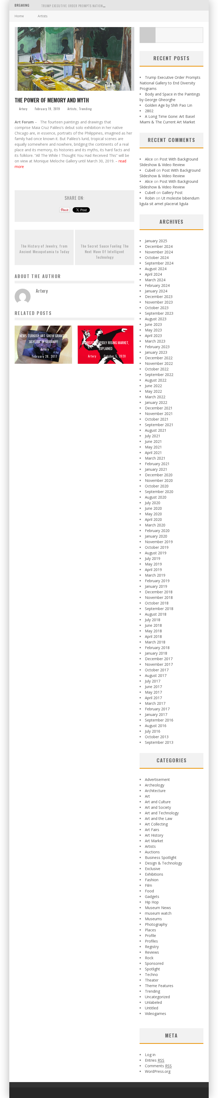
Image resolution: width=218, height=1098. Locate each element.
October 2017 (157, 669)
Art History (154, 835)
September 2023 (159, 313)
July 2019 (152, 558)
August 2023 (155, 318)
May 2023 (153, 329)
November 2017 (159, 664)
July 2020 (152, 502)
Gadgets (152, 896)
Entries (154, 1060)
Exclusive (152, 868)
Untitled (151, 1007)
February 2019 (157, 580)
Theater (151, 980)
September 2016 (159, 720)
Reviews (152, 952)
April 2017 (153, 697)
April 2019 (153, 569)
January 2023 (156, 352)
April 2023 (153, 335)
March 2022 (155, 396)
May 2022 (153, 391)
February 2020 (157, 530)
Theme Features (159, 985)
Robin (150, 198)
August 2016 (155, 725)
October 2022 (157, 368)
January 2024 (156, 290)
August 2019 (155, 552)
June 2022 (153, 385)
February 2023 (157, 346)
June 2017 (153, 686)
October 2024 (157, 257)
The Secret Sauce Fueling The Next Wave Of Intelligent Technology (105, 251)
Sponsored (154, 963)
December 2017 (159, 658)
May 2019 (153, 564)
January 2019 (156, 586)
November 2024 (159, 251)
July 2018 (152, 619)
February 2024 (157, 285)
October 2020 (157, 486)
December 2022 (159, 357)
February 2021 (157, 463)
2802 (149, 110)
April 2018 (153, 636)
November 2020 (159, 480)
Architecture (155, 790)
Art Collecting (156, 824)
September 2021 (159, 424)
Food (149, 890)
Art (147, 796)
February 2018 (157, 647)
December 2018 (159, 591)
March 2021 (155, 458)
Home (19, 16)
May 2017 (153, 692)
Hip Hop (152, 902)
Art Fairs (152, 829)
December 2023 (159, 296)
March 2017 (155, 703)
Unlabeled (153, 1002)
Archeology (154, 785)
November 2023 (159, 302)
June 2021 (153, 441)
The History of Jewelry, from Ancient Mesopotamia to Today (44, 248)
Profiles (151, 941)
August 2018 (155, 614)
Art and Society (158, 807)
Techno (151, 974)
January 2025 (156, 240)
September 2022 (159, 374)
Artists (72, 109)
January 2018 (156, 653)
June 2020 (153, 508)
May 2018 (153, 630)
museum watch (158, 913)
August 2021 (155, 430)
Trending (85, 109)
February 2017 (157, 708)
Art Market (154, 840)
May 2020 (153, 513)
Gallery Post (172, 192)
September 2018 (159, 608)
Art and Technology (162, 812)
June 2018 (153, 625)
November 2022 (159, 363)
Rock (149, 957)
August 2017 (155, 675)
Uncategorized (157, 996)
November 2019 (159, 541)
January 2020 (156, 536)
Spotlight (152, 968)
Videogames (155, 1013)
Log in (150, 1054)
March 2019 (155, 575)
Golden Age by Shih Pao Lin (168, 105)
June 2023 (153, 324)
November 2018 (159, 597)
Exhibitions (154, 874)
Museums (153, 918)
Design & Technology (163, 863)
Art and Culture (158, 801)
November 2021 (159, 413)
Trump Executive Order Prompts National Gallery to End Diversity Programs (101, 6)
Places (150, 929)
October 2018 (157, 603)
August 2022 (155, 380)
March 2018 (155, 642)
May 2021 (153, 446)
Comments (158, 1065)
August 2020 (155, 497)
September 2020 (159, 491)
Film (148, 885)
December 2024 (159, 246)
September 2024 (159, 263)
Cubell (150, 170)
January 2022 (156, 402)
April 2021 (153, 452)
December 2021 (159, 407)
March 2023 (155, 341)
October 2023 (157, 307)
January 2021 (156, 469)
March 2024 (155, 279)
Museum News (158, 907)
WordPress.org (157, 1071)
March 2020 (155, 525)
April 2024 (153, 274)
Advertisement (157, 779)
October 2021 (157, 419)
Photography (156, 924)
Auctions (152, 851)
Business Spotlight (161, 857)
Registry (152, 946)
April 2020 (153, 519)
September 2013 (159, 742)
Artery (23, 109)
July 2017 (152, 681)
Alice (149, 159)
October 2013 (157, 736)
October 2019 (157, 547)
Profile (150, 935)
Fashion (151, 879)
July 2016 (152, 731)
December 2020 (159, 474)
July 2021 (152, 435)
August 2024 (155, 268)
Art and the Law (158, 818)
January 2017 (156, 714)
